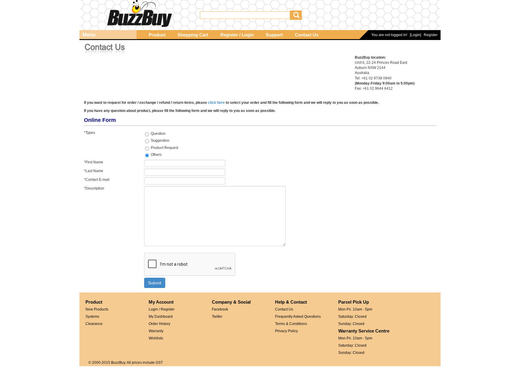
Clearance (94, 324)
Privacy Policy (286, 331)
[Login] (415, 35)
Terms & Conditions (291, 324)
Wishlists (156, 338)
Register (431, 35)
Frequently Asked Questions (298, 316)
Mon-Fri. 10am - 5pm (355, 309)
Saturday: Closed (352, 316)
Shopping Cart (193, 34)
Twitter (217, 316)
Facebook (220, 309)
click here (216, 103)
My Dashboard (161, 316)
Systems (92, 316)
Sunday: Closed (351, 324)
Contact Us (306, 34)
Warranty (156, 331)
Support (274, 34)
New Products (96, 309)
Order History (159, 324)
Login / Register (162, 309)
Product (157, 34)
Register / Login (237, 34)
